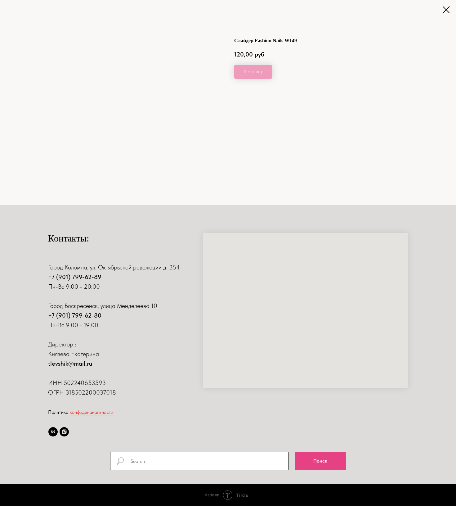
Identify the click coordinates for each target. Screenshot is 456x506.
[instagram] (64, 431)
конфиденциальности (91, 412)
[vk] (53, 431)
